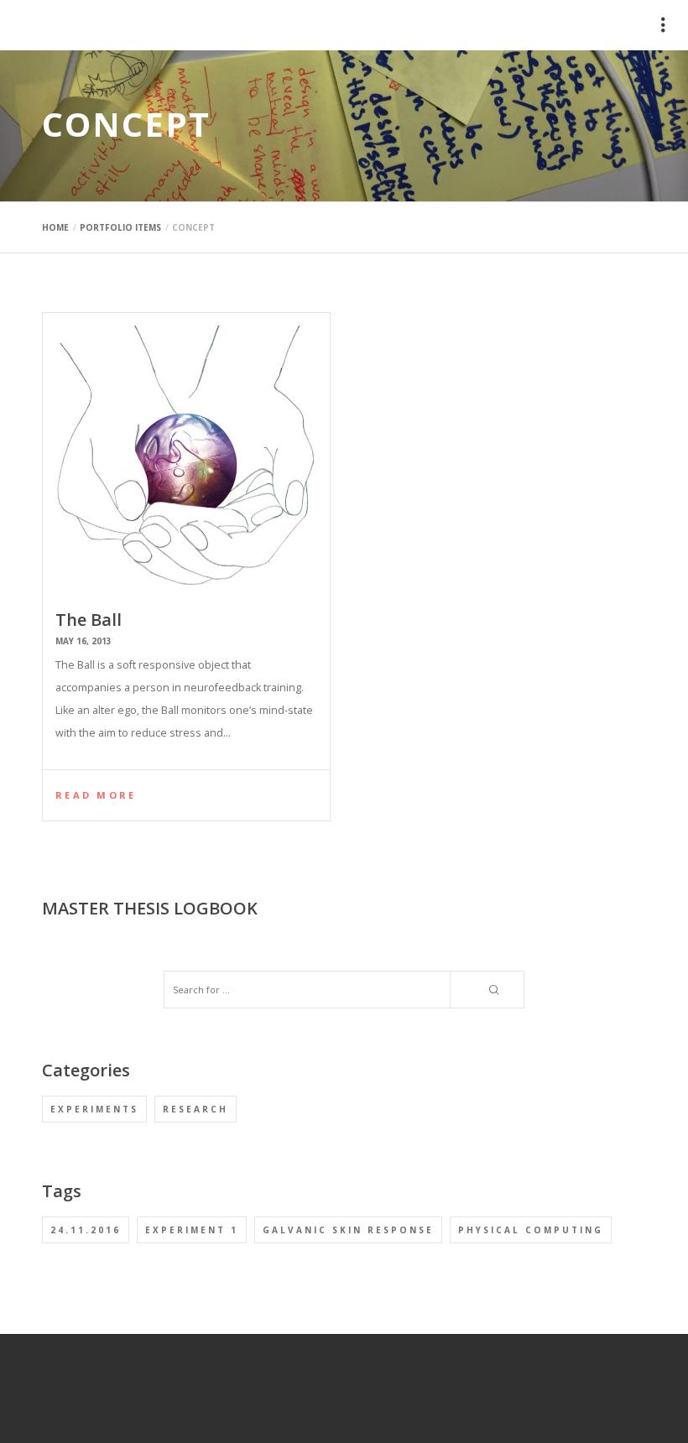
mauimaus (54, 25)
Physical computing (530, 1230)
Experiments (94, 1109)
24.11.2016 (85, 1230)
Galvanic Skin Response (348, 1230)
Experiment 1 (191, 1230)
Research (195, 1109)
